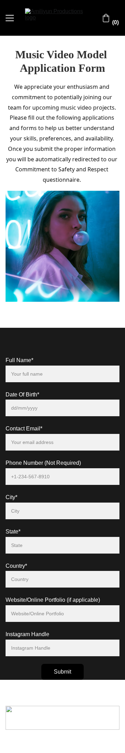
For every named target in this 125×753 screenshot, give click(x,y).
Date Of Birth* (22, 394)
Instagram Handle (27, 634)
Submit (62, 672)
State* (13, 531)
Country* (16, 566)
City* (11, 497)
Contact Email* (24, 428)
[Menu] (10, 18)
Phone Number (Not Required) (43, 463)
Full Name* (19, 360)
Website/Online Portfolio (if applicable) (53, 600)
